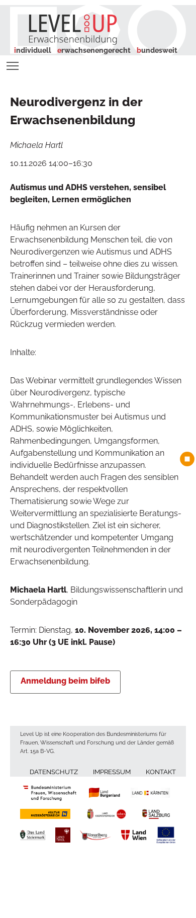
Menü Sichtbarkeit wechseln (13, 65)
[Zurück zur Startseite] (65, 28)
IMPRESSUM (112, 772)
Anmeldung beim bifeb (65, 681)
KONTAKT (161, 772)
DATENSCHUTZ (54, 772)
